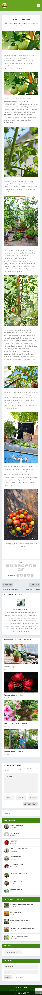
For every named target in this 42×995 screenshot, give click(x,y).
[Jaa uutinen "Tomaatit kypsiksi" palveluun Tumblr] (19, 566)
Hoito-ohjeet (21, 990)
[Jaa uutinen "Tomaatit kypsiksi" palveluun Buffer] (31, 566)
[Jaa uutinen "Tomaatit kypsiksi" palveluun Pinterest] (23, 566)
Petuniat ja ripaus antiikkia (15, 723)
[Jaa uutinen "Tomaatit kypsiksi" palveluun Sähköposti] (19, 570)
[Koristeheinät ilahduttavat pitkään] (6, 921)
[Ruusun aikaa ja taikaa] (21, 682)
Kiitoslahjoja (9, 667)
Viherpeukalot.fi (12, 990)
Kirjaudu (7, 977)
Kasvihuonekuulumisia (13, 752)
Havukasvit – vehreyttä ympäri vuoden (21, 905)
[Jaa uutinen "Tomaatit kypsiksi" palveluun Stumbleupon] (35, 566)
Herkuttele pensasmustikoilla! (19, 936)
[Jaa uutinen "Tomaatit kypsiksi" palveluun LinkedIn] (27, 566)
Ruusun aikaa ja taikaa (13, 695)
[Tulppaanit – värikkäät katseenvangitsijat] (6, 929)
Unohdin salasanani (18, 977)
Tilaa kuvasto (30, 990)
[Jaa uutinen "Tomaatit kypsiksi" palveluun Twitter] (11, 566)
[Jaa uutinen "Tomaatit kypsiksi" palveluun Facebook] (7, 566)
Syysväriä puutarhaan (16, 912)
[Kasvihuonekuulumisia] (21, 739)
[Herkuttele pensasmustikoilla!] (6, 937)
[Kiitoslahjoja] (21, 654)
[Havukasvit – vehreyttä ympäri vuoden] (6, 905)
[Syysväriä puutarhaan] (6, 913)
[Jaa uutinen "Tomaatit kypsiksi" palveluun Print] (23, 570)
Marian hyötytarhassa (20, 23)
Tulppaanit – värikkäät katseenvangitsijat (22, 928)
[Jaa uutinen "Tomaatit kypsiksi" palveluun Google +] (15, 566)
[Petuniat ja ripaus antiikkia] (21, 710)
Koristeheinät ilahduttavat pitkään (20, 920)
